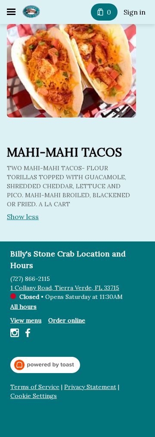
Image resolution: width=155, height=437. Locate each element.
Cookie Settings (33, 396)
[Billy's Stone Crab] (31, 12)
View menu (25, 320)
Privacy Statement (90, 387)
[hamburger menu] (11, 12)
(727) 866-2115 (30, 279)
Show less (23, 216)
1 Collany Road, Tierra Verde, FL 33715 (64, 288)
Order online (66, 320)
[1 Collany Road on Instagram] (15, 334)
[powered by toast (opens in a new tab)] (45, 365)
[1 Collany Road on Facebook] (26, 334)
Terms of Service (34, 387)
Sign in (135, 12)
